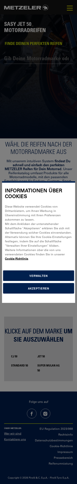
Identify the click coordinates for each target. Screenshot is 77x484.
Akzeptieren (38, 288)
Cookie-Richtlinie (16, 259)
